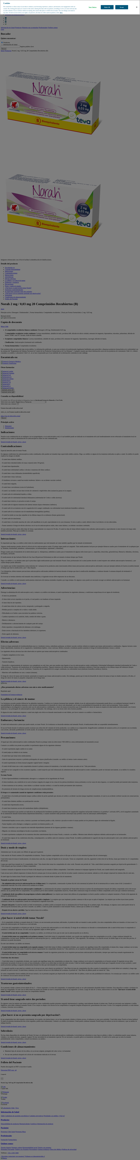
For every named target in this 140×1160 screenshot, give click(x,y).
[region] (70, 7)
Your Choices (93, 7)
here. (61, 12)
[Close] (136, 7)
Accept (122, 7)
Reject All (107, 7)
